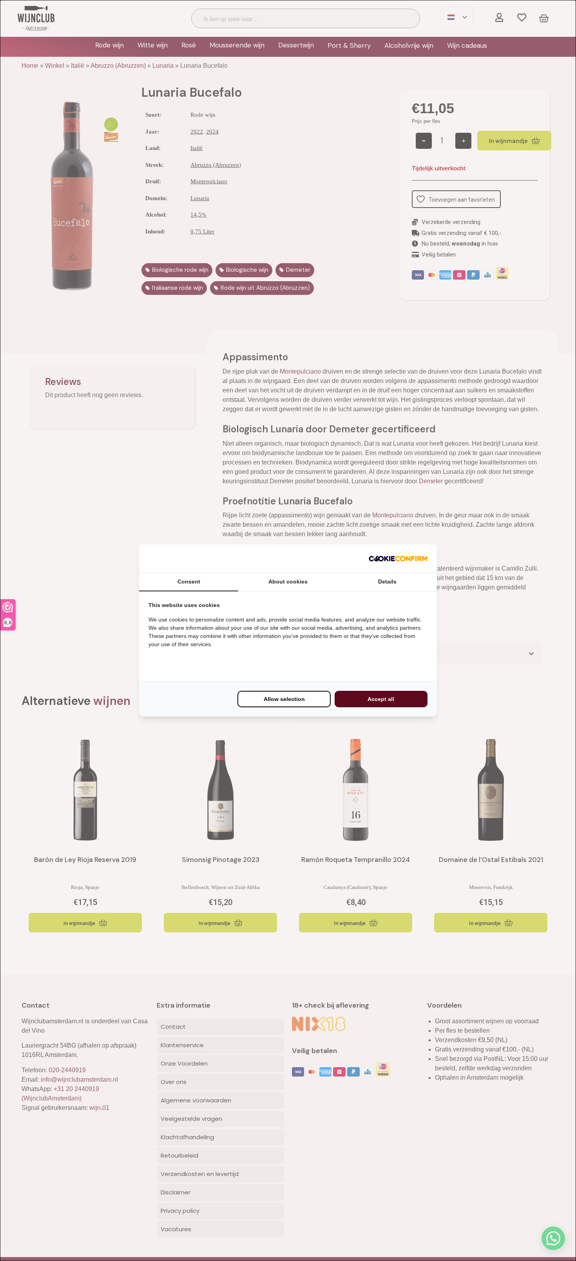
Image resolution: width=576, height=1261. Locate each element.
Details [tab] (387, 581)
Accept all (381, 699)
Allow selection (284, 699)
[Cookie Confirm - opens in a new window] (398, 558)
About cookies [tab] (288, 581)
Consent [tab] (189, 581)
